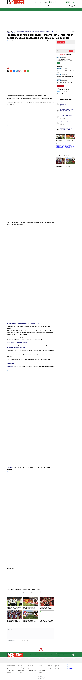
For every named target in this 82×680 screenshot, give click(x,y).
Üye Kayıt (57, 666)
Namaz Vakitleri (17, 660)
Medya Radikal (9, 31)
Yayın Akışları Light (21, 666)
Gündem (22, 6)
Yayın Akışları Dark (21, 668)
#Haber (38, 589)
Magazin (56, 6)
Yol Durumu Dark (10, 670)
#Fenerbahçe (10, 589)
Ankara (44, 6)
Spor (39, 6)
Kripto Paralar (71, 660)
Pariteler (53, 660)
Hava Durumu (27, 660)
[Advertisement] (41, 20)
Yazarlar (62, 6)
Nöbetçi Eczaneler (21, 670)
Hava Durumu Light (11, 665)
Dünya (28, 6)
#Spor (38, 592)
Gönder (10, 640)
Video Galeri (49, 665)
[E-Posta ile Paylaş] (25, 71)
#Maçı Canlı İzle (24, 592)
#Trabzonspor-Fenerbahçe (13, 594)
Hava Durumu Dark (11, 666)
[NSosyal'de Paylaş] (11, 71)
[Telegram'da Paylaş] (17, 71)
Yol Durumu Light (10, 668)
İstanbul (50, 6)
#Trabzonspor (43, 592)
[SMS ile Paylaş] (28, 71)
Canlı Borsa (30, 665)
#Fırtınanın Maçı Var (26, 589)
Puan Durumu (41, 9)
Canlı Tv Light (10, 672)
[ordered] (22, 640)
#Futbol (33, 589)
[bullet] (24, 640)
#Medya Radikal (32, 592)
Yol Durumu (61, 660)
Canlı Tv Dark (20, 665)
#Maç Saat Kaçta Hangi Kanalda (14, 592)
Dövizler (40, 666)
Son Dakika (9, 6)
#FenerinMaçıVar (18, 589)
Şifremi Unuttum (58, 668)
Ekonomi (34, 6)
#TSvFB (21, 594)
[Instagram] (19, 71)
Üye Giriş (57, 665)
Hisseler (45, 660)
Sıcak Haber (50, 668)
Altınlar (40, 665)
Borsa (8, 660)
